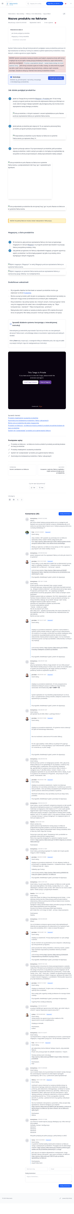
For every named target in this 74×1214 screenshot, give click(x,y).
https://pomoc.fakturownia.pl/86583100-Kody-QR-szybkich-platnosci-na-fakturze (50, 873)
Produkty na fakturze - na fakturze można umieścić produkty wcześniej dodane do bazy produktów (38, 445)
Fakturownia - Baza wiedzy (16, 14)
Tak (34, 487)
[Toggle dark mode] (71, 3)
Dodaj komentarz (65, 514)
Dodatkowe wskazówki (19, 40)
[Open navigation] (2, 3)
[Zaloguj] (60, 1198)
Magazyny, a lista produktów (20, 36)
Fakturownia (9, 1198)
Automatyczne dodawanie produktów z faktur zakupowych (28, 420)
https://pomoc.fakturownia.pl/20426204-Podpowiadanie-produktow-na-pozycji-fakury (50, 955)
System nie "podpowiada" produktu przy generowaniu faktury (29, 431)
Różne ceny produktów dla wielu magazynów (23, 423)
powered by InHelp (67, 1198)
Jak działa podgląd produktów (21, 33)
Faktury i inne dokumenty (33, 14)
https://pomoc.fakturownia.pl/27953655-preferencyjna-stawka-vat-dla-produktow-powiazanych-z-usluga (51, 1148)
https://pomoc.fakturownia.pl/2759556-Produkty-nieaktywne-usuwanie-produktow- (50, 648)
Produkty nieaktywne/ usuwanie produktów (23, 418)
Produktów (27, 293)
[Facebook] (13, 499)
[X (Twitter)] (17, 499)
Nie (42, 487)
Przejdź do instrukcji (56, 78)
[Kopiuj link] (64, 14)
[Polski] (66, 3)
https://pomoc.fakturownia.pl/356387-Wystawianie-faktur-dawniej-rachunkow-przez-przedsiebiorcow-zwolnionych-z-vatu (51, 572)
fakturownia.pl (8, 1)
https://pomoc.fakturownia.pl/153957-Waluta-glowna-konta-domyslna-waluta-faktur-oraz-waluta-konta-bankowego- (51, 542)
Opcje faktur (47, 14)
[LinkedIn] (9, 499)
